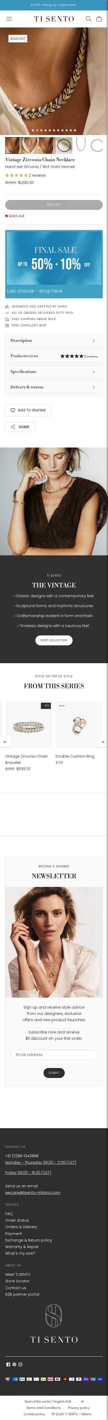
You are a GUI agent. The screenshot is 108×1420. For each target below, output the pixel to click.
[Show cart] (99, 19)
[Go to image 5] (64, 145)
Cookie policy (34, 1414)
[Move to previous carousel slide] (5, 742)
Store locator (17, 1281)
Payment (13, 1233)
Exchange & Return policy (28, 1240)
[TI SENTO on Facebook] (8, 1365)
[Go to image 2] (13, 145)
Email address (27, 1046)
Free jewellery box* (29, 325)
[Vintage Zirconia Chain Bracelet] (28, 724)
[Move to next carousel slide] (103, 742)
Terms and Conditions (43, 1408)
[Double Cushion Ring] (79, 724)
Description (21, 340)
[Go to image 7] (97, 145)
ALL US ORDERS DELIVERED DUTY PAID (42, 313)
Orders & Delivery (21, 1226)
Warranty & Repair (22, 1246)
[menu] (54, 1401)
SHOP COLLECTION (54, 640)
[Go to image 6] (80, 145)
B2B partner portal (22, 1294)
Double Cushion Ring (75, 756)
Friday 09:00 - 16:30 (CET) (28, 1172)
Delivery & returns (27, 387)
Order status (17, 1220)
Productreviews (54, 356)
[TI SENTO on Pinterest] (14, 1365)
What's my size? (20, 1253)
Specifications (23, 371)
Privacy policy (79, 1408)
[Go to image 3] (30, 145)
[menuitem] (45, 1408)
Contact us (15, 1287)
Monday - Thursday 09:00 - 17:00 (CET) (40, 1162)
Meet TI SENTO (17, 1274)
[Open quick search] (88, 19)
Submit (54, 1073)
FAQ (9, 1213)
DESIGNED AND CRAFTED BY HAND (39, 306)
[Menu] (9, 19)
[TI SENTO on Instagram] (20, 1365)
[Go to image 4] (47, 145)
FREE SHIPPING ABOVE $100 (34, 319)
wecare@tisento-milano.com (32, 1192)
